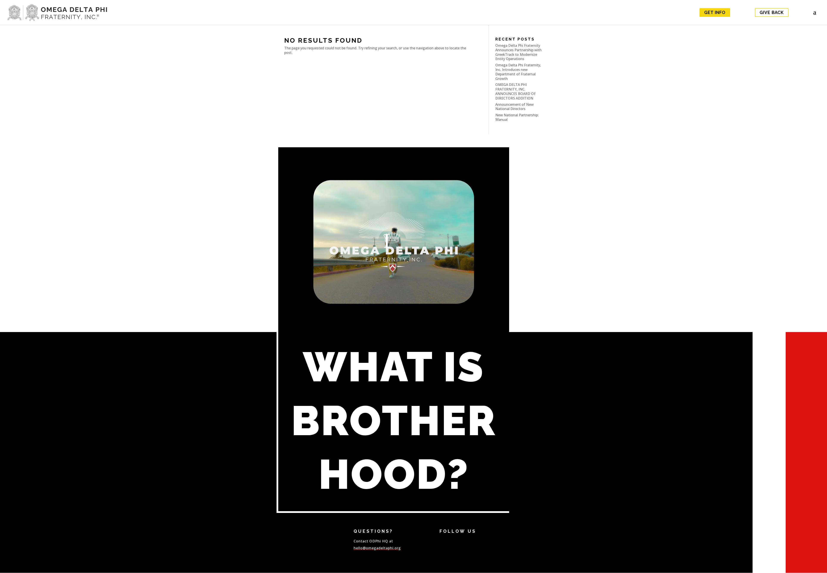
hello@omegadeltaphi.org (377, 548)
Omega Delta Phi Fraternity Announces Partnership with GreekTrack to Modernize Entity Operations (518, 52)
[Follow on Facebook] (446, 548)
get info (714, 12)
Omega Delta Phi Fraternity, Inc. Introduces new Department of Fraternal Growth (518, 72)
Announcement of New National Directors (514, 106)
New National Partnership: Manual (517, 117)
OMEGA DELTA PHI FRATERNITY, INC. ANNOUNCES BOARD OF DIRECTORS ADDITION (515, 91)
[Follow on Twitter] (461, 548)
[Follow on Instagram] (491, 548)
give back (772, 12)
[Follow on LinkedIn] (476, 548)
